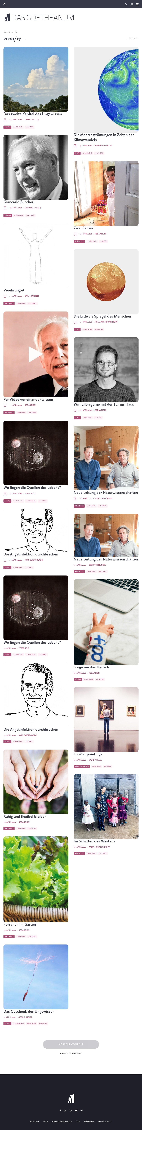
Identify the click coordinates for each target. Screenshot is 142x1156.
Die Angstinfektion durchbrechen (30, 554)
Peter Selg (30, 493)
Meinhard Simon (103, 146)
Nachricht (9, 303)
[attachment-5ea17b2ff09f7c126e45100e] (35, 167)
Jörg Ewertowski (34, 560)
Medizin (8, 215)
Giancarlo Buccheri (18, 202)
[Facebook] (60, 1110)
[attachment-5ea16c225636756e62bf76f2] (106, 281)
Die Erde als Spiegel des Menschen (102, 316)
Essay (77, 153)
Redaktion (30, 405)
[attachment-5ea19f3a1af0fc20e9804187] (106, 193)
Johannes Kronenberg (106, 322)
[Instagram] (70, 1110)
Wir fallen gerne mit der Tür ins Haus (104, 404)
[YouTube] (76, 1110)
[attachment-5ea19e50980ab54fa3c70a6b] (106, 622)
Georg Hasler (32, 120)
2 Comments (19, 1023)
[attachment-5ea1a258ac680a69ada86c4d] (106, 719)
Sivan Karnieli (32, 296)
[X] (65, 1110)
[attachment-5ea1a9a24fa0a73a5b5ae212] (35, 255)
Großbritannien (82, 766)
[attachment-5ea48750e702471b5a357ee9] (35, 79)
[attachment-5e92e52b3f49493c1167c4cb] (35, 976)
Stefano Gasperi (33, 208)
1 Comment (18, 501)
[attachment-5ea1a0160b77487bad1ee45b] (35, 879)
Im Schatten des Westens (94, 841)
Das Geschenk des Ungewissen (29, 1012)
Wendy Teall (95, 760)
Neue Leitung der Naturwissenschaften (106, 493)
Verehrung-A (13, 290)
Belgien (78, 679)
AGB (78, 1122)
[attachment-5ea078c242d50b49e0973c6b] (106, 90)
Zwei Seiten (83, 228)
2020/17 (7, 127)
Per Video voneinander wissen (28, 400)
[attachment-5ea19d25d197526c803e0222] (35, 782)
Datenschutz (105, 1122)
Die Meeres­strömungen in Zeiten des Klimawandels (104, 137)
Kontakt (34, 1122)
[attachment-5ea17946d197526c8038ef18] (35, 530)
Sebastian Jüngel (103, 498)
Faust (77, 417)
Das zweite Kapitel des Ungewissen (32, 114)
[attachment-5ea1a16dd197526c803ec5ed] (106, 806)
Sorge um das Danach (91, 667)
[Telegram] (81, 1110)
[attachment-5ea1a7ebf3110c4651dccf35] (106, 458)
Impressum (89, 1122)
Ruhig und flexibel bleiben (25, 817)
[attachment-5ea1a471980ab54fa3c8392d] (35, 354)
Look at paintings (88, 754)
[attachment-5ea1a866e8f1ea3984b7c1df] (106, 369)
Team (45, 1122)
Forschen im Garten (19, 925)
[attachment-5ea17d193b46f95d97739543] (35, 453)
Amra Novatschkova (99, 847)
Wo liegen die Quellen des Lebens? (32, 488)
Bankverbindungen (62, 1122)
